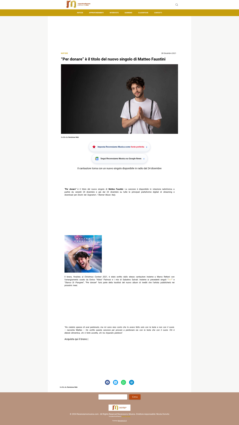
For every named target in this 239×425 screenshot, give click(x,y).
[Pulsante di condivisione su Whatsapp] (123, 382)
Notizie (80, 13)
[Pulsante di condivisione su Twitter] (115, 382)
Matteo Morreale (125, 416)
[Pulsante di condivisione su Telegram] (131, 382)
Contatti (158, 13)
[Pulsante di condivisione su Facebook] (107, 382)
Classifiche (143, 13)
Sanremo (128, 13)
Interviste (114, 13)
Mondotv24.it (122, 421)
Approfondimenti (96, 13)
